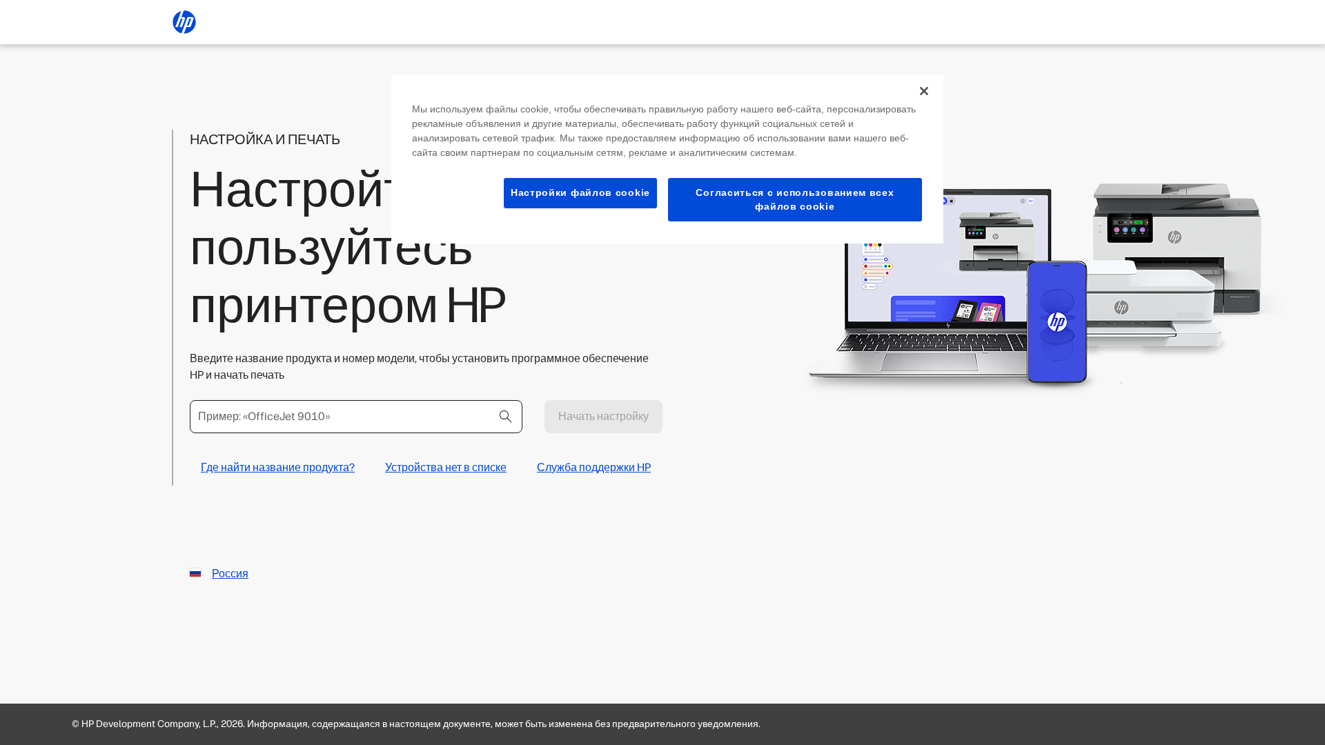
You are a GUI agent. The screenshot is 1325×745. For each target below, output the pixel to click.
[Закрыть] (924, 91)
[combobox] (356, 416)
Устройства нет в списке (446, 467)
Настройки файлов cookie (580, 192)
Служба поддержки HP (594, 467)
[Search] (506, 417)
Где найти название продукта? (278, 467)
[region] (667, 159)
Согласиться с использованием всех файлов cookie (795, 199)
